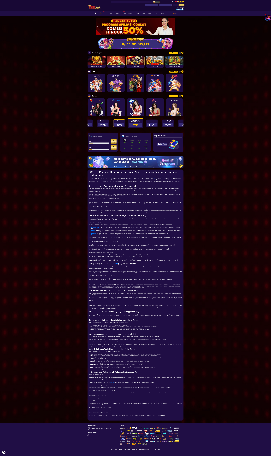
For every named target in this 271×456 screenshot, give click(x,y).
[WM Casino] (116, 107)
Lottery (137, 13)
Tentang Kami (127, 449)
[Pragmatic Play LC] (96, 107)
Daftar (181, 5)
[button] (173, 26)
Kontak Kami (134, 449)
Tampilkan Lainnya (173, 52)
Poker (143, 13)
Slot (111, 13)
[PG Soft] (116, 83)
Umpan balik (157, 449)
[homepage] (96, 13)
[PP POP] (174, 83)
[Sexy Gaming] (155, 107)
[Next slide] (182, 53)
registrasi (112, 382)
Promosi (162, 13)
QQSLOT (155, 178)
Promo (115, 263)
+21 (112, 449)
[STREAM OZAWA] (268, 18)
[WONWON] (155, 83)
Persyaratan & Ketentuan (144, 449)
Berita (156, 13)
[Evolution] (174, 107)
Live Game (124, 13)
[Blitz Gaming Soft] (135, 83)
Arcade (149, 13)
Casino (117, 13)
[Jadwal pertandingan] (156, 2)
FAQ (152, 449)
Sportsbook (130, 13)
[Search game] (169, 13)
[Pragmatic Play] (96, 83)
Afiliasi (182, 1)
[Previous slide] (180, 53)
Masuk (175, 5)
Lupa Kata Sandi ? (180, 7)
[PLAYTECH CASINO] (135, 107)
